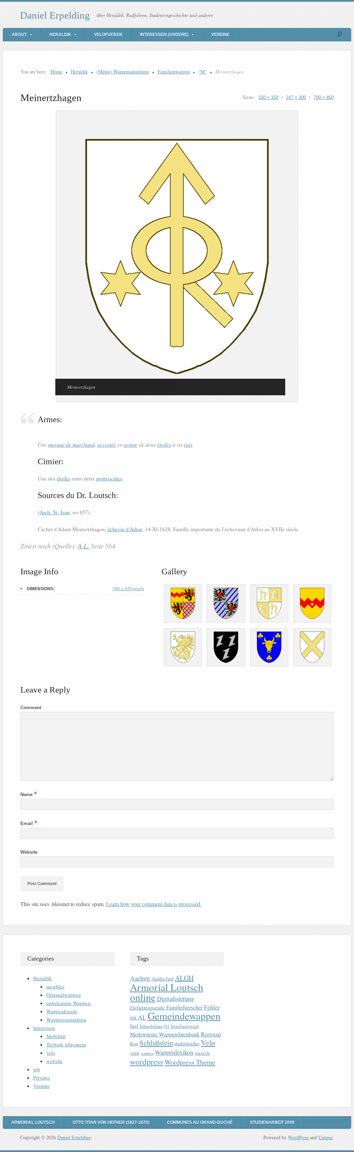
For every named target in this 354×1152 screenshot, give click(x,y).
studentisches (186, 1043)
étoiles (164, 444)
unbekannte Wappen (68, 1003)
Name (28, 794)
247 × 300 (296, 97)
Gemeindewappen (184, 1015)
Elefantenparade (147, 1007)
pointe (131, 444)
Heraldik (60, 34)
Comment (30, 707)
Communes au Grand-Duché (199, 1122)
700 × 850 (324, 97)
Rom (134, 1044)
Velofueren (108, 34)
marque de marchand (71, 444)
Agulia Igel (162, 978)
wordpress (146, 1061)
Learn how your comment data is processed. (154, 903)
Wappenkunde (61, 1011)
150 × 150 (268, 97)
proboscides (109, 478)
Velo (208, 1042)
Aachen (140, 978)
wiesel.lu (202, 1053)
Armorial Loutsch (33, 1122)
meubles (55, 986)
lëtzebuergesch (185, 1026)
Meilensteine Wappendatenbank (164, 1034)
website (54, 1060)
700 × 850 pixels (128, 588)
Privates (41, 1077)
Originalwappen (63, 994)
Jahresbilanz (151, 1026)
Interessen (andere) (164, 34)
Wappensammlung (66, 1019)
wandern (147, 1053)
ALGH (184, 978)
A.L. (83, 546)
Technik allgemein (66, 1044)
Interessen (44, 1027)
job (36, 1069)
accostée (106, 444)
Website (28, 852)
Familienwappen (174, 71)
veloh (134, 1053)
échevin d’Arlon (125, 529)
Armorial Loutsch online (166, 992)
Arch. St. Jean (54, 512)
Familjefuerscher (184, 1007)
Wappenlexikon (174, 1052)
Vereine (220, 34)
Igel (134, 1025)
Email (28, 823)
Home (56, 71)
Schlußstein (156, 1042)
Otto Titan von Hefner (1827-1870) (111, 1122)
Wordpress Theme (190, 1062)
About (19, 34)
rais (188, 444)
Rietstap (211, 1034)
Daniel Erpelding (55, 15)
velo (50, 1052)
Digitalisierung (175, 998)
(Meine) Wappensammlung (122, 71)
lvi (166, 1026)
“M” (202, 71)
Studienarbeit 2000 (272, 1122)
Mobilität (56, 1036)
